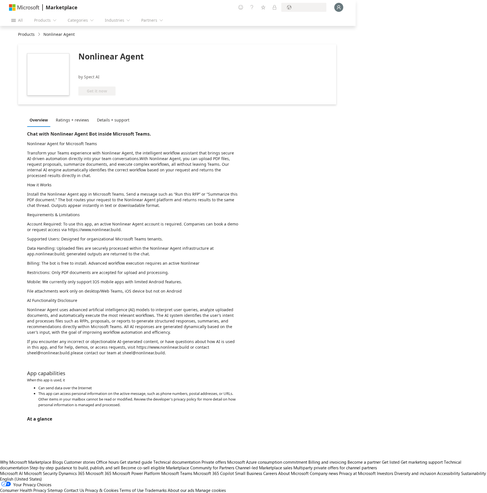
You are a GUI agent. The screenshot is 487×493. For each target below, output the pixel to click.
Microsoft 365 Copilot (213, 473)
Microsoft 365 (98, 473)
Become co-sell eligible (143, 467)
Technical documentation (176, 462)
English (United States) (21, 479)
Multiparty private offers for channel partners (335, 467)
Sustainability (473, 473)
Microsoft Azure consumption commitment (267, 462)
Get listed (391, 462)
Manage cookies (210, 490)
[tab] (40, 120)
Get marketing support (422, 462)
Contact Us (74, 490)
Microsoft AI (11, 473)
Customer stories (79, 462)
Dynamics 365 (72, 473)
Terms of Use (131, 490)
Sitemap (55, 490)
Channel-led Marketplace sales (263, 467)
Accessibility (448, 473)
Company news (324, 473)
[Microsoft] (24, 7)
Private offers (214, 462)
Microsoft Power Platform (136, 473)
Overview (39, 120)
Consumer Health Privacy (23, 490)
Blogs (57, 462)
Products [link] (26, 34)
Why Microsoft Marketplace (25, 462)
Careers (270, 473)
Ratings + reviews (72, 120)
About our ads (181, 490)
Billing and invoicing (327, 462)
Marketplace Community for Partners (200, 467)
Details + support (113, 120)
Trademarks (156, 490)
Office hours (107, 462)
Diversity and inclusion (415, 473)
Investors (385, 473)
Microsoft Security (40, 473)
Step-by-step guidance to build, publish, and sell (75, 467)
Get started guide (136, 462)
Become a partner (364, 462)
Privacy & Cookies (101, 490)
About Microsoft (293, 473)
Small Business (248, 473)
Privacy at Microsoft (357, 473)
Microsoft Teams (176, 473)
